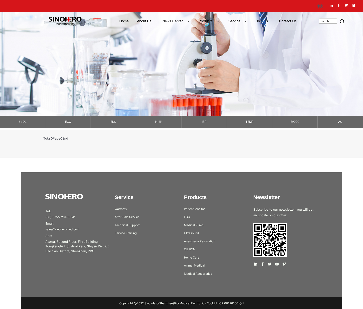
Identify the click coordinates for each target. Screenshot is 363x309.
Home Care (191, 257)
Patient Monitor (194, 209)
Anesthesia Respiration (199, 241)
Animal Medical (194, 265)
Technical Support (127, 225)
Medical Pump (194, 225)
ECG (68, 121)
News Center (173, 21)
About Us (144, 21)
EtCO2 (295, 121)
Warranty (121, 209)
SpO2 (22, 121)
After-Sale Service (127, 217)
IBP (204, 121)
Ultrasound (191, 233)
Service (234, 21)
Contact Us (288, 21)
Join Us (262, 21)
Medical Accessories (198, 273)
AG (340, 121)
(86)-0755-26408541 (60, 217)
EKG (113, 121)
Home (122, 21)
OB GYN (189, 249)
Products (206, 21)
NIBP (158, 121)
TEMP (250, 121)
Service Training (126, 233)
